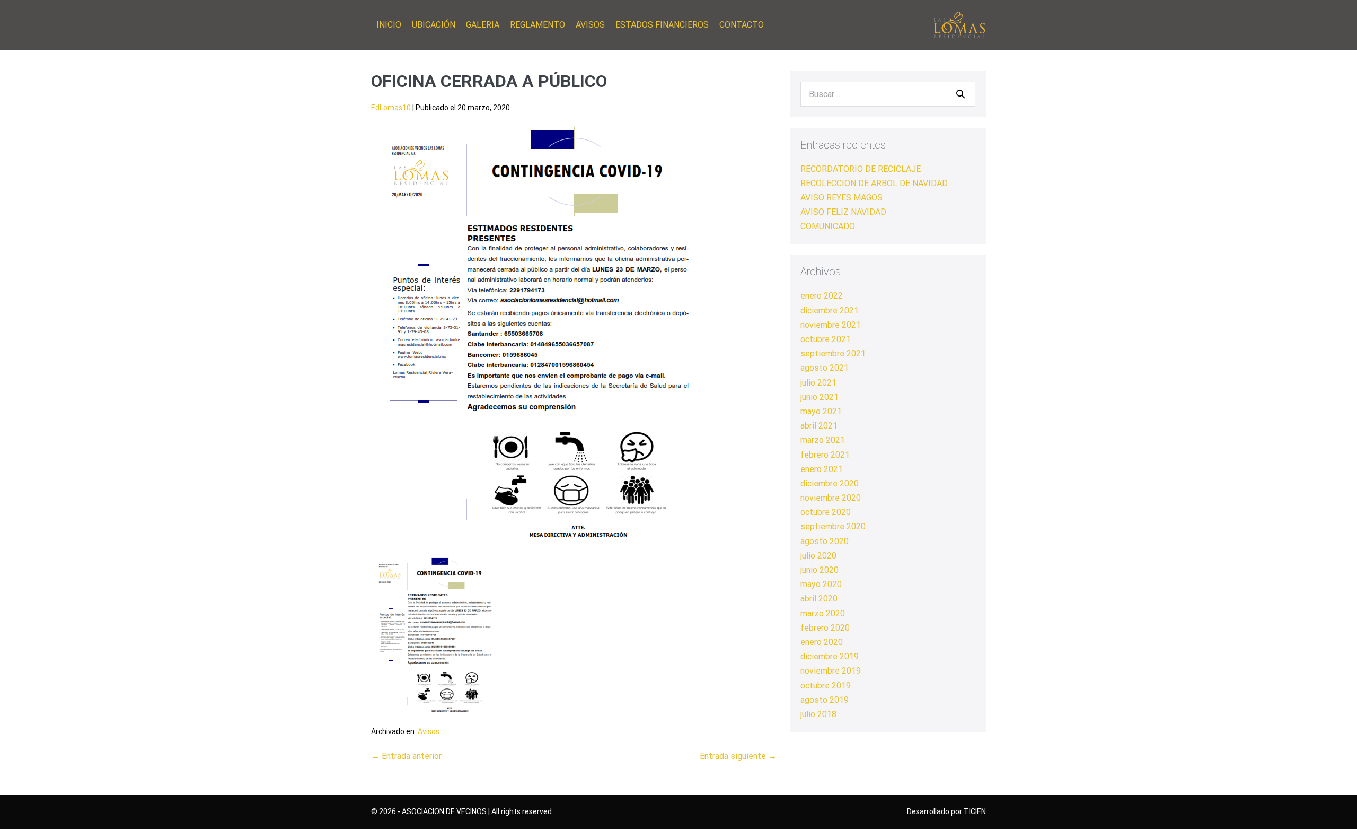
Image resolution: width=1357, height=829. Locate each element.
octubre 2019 (825, 685)
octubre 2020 (825, 512)
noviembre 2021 (830, 325)
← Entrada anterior (406, 756)
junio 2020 (819, 570)
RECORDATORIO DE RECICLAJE (860, 169)
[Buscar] (960, 93)
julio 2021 (818, 383)
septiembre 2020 (833, 526)
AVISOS (590, 25)
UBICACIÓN (433, 25)
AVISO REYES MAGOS (841, 198)
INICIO (388, 25)
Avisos (428, 731)
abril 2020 (819, 599)
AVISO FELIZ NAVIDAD (843, 212)
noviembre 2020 (830, 498)
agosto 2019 (824, 700)
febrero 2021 (825, 455)
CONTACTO (741, 25)
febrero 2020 (825, 628)
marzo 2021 (822, 440)
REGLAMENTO (537, 25)
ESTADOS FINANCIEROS (662, 25)
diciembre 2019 (829, 656)
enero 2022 (821, 296)
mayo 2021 (821, 411)
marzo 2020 (822, 613)
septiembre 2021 (833, 353)
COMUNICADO (827, 226)
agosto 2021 (824, 368)
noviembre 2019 (830, 671)
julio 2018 (818, 714)
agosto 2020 (824, 541)
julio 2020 (818, 556)
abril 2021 (819, 426)
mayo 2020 (821, 584)
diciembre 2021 (829, 311)
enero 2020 (821, 642)
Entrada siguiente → (738, 756)
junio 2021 (819, 397)
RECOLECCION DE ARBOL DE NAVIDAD (874, 183)
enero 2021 (821, 469)
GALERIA (482, 25)
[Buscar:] (887, 94)
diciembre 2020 (829, 483)
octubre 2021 (825, 339)
